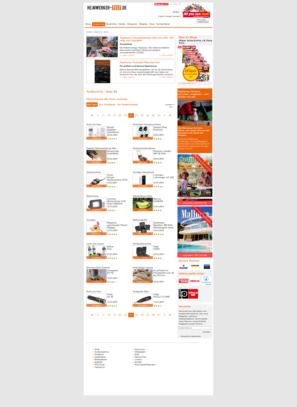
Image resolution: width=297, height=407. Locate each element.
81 (125, 115)
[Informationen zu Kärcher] (195, 266)
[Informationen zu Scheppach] (207, 266)
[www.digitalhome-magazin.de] (183, 288)
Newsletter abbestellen (191, 336)
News (88, 24)
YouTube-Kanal (162, 24)
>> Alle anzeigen (166, 55)
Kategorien (132, 24)
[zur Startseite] (107, 7)
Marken (122, 24)
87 (159, 115)
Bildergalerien (101, 359)
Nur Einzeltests (107, 104)
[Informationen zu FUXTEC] (184, 266)
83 (136, 115)
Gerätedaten (100, 357)
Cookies (138, 359)
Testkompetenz (102, 351)
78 (109, 115)
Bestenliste (111, 24)
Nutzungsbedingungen (145, 364)
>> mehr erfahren (186, 83)
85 (148, 115)
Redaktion (99, 354)
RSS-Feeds (100, 364)
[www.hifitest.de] (195, 288)
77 (103, 115)
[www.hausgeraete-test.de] (206, 288)
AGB (137, 354)
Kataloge (99, 362)
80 (120, 115)
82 (131, 115)
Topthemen (100, 367)
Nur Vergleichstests (127, 104)
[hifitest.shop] (193, 300)
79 (114, 115)
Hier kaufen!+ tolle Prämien (202, 21)
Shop (152, 24)
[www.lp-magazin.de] (183, 300)
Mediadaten (140, 351)
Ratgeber (143, 24)
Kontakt (138, 362)
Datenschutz (140, 357)
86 (153, 115)
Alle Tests (92, 104)
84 (142, 115)
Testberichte (98, 24)
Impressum (140, 349)
